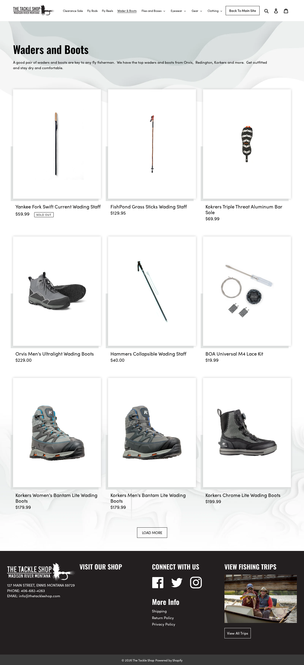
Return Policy (163, 617)
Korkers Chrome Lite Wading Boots (242, 495)
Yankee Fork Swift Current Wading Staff (57, 206)
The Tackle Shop (143, 660)
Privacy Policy (163, 624)
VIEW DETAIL (57, 187)
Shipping (159, 610)
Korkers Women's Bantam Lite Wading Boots (56, 498)
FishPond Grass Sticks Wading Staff (148, 206)
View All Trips (237, 633)
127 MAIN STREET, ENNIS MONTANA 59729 (41, 585)
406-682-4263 (33, 590)
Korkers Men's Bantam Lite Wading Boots (148, 498)
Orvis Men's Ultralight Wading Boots (54, 353)
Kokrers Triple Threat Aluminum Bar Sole (243, 209)
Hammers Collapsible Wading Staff (148, 353)
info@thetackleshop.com (39, 595)
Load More (152, 532)
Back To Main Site (242, 10)
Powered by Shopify (168, 660)
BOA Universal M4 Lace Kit (234, 353)
